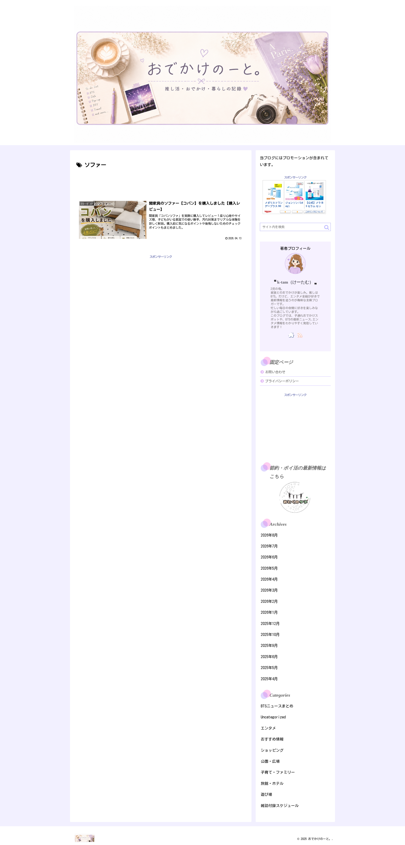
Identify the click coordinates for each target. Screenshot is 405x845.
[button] (327, 227)
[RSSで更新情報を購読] (299, 334)
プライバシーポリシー (282, 381)
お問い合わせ (275, 372)
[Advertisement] (160, 181)
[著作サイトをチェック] (291, 334)
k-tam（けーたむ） (295, 282)
